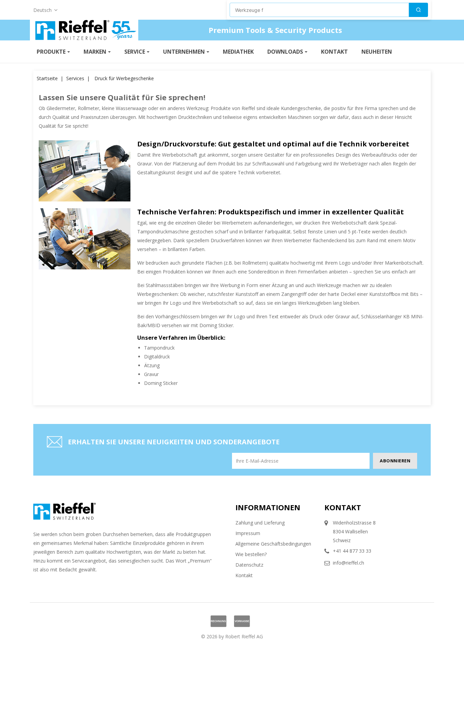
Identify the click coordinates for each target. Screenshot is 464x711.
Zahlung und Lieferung (260, 522)
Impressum (247, 533)
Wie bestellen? (251, 554)
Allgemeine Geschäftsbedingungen (273, 543)
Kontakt (244, 575)
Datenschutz (249, 565)
